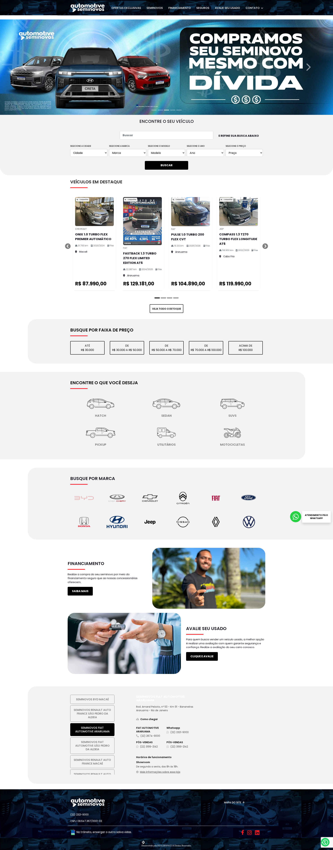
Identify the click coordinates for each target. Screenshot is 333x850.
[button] (25, 232)
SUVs (232, 747)
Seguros (202, 8)
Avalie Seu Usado (227, 8)
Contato (253, 8)
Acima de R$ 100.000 (245, 679)
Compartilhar (83, 531)
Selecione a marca (119, 477)
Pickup (100, 776)
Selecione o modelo (159, 477)
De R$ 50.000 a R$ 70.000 (167, 679)
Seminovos (155, 8)
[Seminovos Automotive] (87, 7)
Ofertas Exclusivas (126, 8)
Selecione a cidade (80, 477)
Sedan (166, 747)
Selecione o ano (196, 477)
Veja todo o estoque (166, 640)
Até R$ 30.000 (87, 679)
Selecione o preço (236, 477)
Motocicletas (232, 776)
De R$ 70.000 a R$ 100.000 (206, 679)
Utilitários (166, 776)
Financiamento (179, 8)
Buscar (167, 497)
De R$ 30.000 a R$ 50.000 (127, 679)
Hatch (100, 747)
